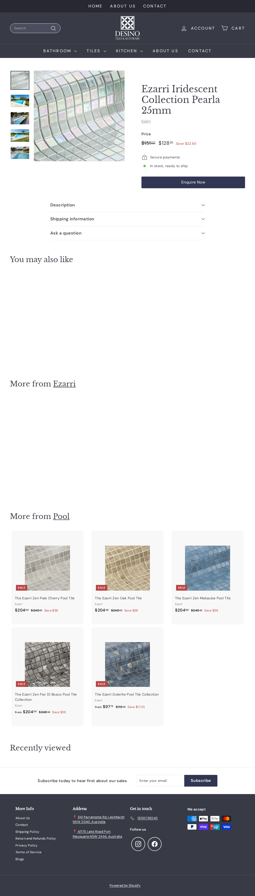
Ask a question (65, 233)
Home (95, 6)
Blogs (19, 859)
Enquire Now (193, 182)
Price (146, 134)
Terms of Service (28, 852)
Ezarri (146, 121)
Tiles (94, 50)
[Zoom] (79, 116)
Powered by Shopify (125, 885)
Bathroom (58, 50)
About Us (123, 6)
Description (62, 205)
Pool (61, 516)
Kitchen (127, 50)
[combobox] (35, 28)
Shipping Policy (27, 832)
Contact (155, 6)
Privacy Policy (26, 845)
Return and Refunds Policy (35, 838)
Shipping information (72, 219)
